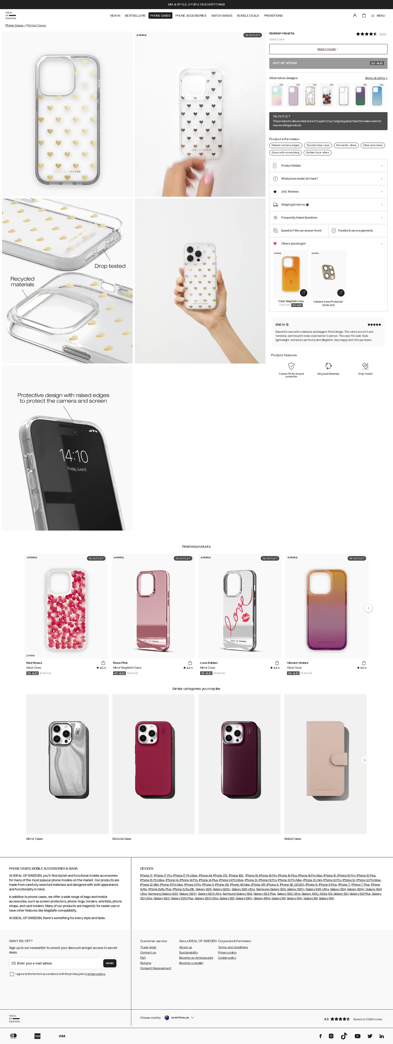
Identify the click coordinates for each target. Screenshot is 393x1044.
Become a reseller (191, 963)
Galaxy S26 (204, 889)
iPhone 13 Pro (267, 880)
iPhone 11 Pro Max (171, 884)
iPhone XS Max (240, 884)
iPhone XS (222, 884)
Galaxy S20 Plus (182, 898)
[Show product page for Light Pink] (293, 95)
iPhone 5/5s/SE (183, 889)
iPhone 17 (146, 875)
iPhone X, (272, 884)
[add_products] (303, 292)
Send (110, 963)
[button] (354, 1019)
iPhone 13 (251, 880)
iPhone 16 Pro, (267, 875)
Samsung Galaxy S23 (163, 893)
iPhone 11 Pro (192, 884)
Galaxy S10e (262, 898)
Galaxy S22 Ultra (288, 893)
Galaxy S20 (162, 898)
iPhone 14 (172, 880)
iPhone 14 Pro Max (231, 880)
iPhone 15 (330, 875)
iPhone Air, (205, 875)
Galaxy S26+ (221, 889)
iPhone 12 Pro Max (368, 880)
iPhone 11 (208, 884)
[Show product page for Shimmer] (276, 95)
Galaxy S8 (310, 898)
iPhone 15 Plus (366, 875)
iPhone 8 (311, 884)
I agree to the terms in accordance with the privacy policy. (61, 974)
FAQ (143, 957)
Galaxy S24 (338, 889)
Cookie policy (227, 957)
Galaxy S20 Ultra (206, 898)
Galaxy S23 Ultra (209, 893)
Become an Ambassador (196, 957)
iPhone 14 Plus (208, 880)
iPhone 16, (251, 875)
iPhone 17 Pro (163, 875)
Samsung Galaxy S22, (238, 893)
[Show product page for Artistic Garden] (310, 95)
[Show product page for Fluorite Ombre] (360, 95)
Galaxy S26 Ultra (243, 889)
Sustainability (188, 952)
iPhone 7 (344, 884)
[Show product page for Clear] (343, 95)
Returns (145, 963)
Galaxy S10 (226, 898)
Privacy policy (227, 952)
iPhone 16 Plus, (288, 875)
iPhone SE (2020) (292, 884)
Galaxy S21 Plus (360, 893)
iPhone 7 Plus (360, 884)
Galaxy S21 (340, 893)
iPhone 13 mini (312, 880)
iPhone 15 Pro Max (152, 880)
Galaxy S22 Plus (265, 893)
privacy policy (96, 974)
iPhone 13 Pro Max (290, 880)
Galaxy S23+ (188, 893)
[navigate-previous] (368, 608)
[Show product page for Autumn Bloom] (327, 95)
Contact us (148, 952)
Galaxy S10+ (244, 898)
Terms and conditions (233, 947)
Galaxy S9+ (294, 898)
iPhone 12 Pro (332, 880)
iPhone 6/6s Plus (159, 889)
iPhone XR (258, 884)
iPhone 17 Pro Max (185, 875)
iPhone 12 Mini (149, 884)
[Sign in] (354, 15)
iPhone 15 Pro (346, 875)
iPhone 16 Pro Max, (310, 875)
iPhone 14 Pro (188, 880)
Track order (148, 947)
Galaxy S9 (278, 898)
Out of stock (328, 63)
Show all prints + (376, 78)
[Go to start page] (10, 15)
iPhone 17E (220, 875)
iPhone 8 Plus (328, 884)
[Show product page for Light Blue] (377, 95)
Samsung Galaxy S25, (271, 889)
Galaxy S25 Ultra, (317, 889)
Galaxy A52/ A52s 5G (316, 893)
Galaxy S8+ (326, 898)
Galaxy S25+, (295, 889)
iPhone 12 (349, 880)
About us (185, 947)
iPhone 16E (236, 875)
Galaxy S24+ (356, 889)
